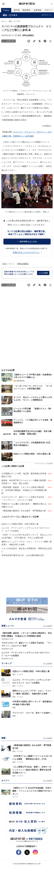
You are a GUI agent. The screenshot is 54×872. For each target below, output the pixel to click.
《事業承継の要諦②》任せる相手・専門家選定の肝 (23, 511)
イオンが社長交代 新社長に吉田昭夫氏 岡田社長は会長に (26, 549)
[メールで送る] (29, 41)
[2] (6, 682)
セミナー (15, 797)
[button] (9, 4)
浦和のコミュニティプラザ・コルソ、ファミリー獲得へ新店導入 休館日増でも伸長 (26, 543)
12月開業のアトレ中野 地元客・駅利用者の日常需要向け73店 (23, 475)
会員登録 (37, 10)
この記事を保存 (9, 41)
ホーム (3, 21)
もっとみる (47, 626)
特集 (14, 707)
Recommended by (41, 463)
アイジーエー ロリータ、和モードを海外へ (31, 713)
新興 (14, 716)
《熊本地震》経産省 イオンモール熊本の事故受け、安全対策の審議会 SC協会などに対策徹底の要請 (24, 490)
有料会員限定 (23, 264)
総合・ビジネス (10, 15)
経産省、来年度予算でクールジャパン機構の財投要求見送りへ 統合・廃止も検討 (23, 481)
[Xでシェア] (39, 41)
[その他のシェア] (50, 41)
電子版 (17, 10)
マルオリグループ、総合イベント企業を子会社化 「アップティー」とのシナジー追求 (23, 498)
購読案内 (26, 10)
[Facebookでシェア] (45, 41)
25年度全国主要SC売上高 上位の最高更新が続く (23, 555)
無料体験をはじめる (28, 241)
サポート (48, 10)
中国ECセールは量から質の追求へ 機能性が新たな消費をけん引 (24, 505)
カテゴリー (45, 15)
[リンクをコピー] (34, 41)
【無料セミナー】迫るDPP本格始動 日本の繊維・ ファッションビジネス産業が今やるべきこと (32, 791)
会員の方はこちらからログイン (26, 252)
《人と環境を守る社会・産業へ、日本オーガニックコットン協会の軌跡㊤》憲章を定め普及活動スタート (31, 770)
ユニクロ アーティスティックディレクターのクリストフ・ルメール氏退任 (25, 529)
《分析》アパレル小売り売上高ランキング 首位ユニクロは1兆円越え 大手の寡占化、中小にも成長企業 (26, 536)
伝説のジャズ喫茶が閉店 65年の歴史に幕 (19, 524)
